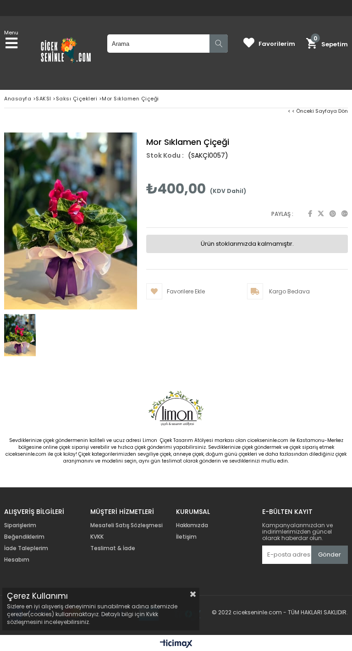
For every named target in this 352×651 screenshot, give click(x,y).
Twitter (321, 214)
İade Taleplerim (26, 548)
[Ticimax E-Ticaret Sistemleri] (176, 644)
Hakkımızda (192, 525)
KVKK (97, 537)
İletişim (186, 537)
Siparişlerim (20, 525)
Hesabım (16, 560)
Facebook (310, 214)
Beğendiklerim (24, 537)
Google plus (344, 214)
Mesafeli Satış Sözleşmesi (126, 525)
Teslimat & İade (112, 548)
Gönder (329, 554)
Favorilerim (276, 43)
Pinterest (333, 214)
